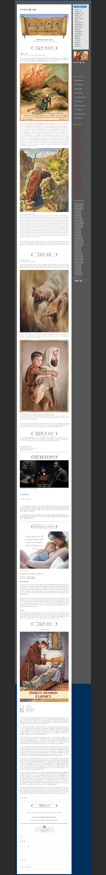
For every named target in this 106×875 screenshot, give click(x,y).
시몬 (21, 838)
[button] (80, 7)
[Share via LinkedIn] (28, 846)
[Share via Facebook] (20, 846)
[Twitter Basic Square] (76, 281)
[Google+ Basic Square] (79, 281)
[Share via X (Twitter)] (24, 846)
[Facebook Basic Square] (74, 281)
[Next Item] (86, 55)
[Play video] (44, 474)
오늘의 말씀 (23, 841)
